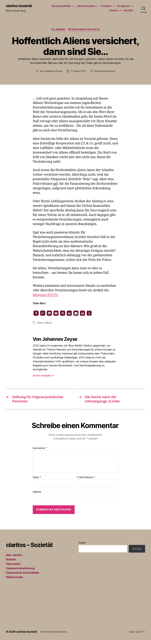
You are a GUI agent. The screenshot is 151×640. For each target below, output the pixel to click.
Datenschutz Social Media (22, 572)
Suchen (137, 548)
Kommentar (40, 448)
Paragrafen (123, 6)
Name (37, 477)
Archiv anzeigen (43, 375)
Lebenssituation (85, 6)
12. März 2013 (78, 71)
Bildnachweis (14, 577)
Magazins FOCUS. (45, 295)
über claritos (14, 555)
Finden (82, 542)
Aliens (40, 322)
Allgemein (58, 29)
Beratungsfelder (61, 6)
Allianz (48, 322)
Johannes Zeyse (53, 71)
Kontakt (128, 10)
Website (37, 491)
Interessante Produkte (84, 29)
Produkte (106, 6)
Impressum (13, 563)
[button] (36, 313)
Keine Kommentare (105, 71)
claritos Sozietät (19, 6)
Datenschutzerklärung (20, 568)
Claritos (113, 10)
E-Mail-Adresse (86, 477)
